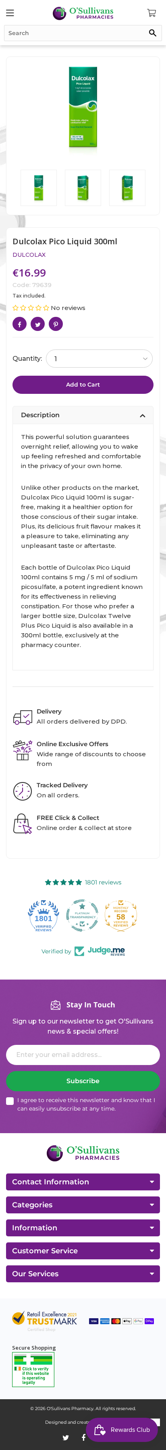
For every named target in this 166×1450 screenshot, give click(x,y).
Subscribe (83, 1081)
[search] (83, 33)
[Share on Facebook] (19, 324)
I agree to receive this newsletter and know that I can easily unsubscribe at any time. (86, 1104)
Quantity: (27, 358)
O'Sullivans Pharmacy (70, 1408)
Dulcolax (29, 254)
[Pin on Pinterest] (56, 324)
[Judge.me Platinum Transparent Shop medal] (44, 915)
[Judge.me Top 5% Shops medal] (122, 915)
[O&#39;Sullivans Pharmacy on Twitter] (65, 1437)
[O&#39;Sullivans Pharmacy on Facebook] (83, 1437)
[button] (31, 308)
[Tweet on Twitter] (38, 324)
